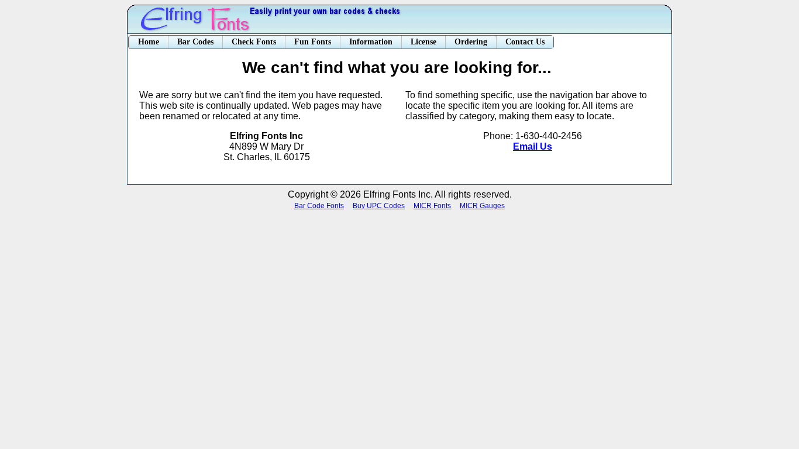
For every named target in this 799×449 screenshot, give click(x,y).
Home (148, 41)
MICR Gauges (482, 206)
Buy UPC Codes (379, 206)
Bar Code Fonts (319, 206)
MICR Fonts (432, 206)
